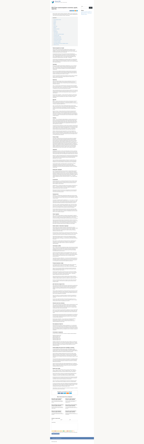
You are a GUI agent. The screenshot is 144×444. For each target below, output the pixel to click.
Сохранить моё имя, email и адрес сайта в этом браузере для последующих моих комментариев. (64, 432)
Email (61, 419)
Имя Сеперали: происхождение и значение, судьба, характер (71, 405)
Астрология (55, 30)
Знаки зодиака (56, 32)
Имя (52, 419)
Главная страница (54, 6)
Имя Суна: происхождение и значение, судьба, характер (56, 411)
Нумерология (56, 31)
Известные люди (56, 44)
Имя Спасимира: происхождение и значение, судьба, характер (58, 405)
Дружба (54, 23)
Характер (54, 22)
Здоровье (54, 27)
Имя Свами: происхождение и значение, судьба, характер (57, 399)
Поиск (82, 6)
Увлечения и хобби (56, 35)
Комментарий (53, 422)
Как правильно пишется (57, 40)
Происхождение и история (57, 19)
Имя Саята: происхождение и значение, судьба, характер (70, 399)
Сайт (70, 419)
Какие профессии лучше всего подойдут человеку (61, 43)
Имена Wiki (58, 1)
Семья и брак (55, 26)
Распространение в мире (57, 36)
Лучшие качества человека (58, 39)
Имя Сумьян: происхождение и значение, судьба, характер (70, 411)
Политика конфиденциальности (56, 438)
